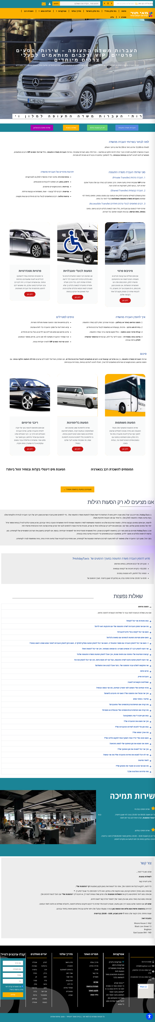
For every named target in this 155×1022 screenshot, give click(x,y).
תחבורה (70, 966)
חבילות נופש (46, 11)
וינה (45, 969)
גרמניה (34, 969)
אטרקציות (62, 11)
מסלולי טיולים (68, 988)
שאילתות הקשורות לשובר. (138, 682)
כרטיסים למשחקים (66, 969)
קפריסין (34, 998)
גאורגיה (34, 966)
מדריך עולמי (76, 11)
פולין (35, 984)
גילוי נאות (94, 994)
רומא (45, 977)
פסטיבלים (69, 991)
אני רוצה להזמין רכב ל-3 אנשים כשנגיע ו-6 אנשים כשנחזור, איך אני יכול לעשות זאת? (115, 648)
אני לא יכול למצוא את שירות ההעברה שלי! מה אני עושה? (126, 754)
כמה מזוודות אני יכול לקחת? (137, 621)
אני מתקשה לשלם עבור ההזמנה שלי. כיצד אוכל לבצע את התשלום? (122, 665)
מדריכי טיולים (93, 966)
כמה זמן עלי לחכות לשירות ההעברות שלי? (132, 727)
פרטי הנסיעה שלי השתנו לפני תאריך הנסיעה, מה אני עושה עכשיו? (122, 687)
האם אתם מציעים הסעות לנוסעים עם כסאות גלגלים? (128, 637)
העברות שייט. (143, 676)
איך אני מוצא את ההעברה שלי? (136, 721)
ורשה (45, 984)
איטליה (34, 1002)
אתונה (45, 998)
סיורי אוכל (69, 977)
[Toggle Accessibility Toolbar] (149, 1016)
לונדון (45, 962)
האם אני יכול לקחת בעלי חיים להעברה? (133, 632)
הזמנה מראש (143, 606)
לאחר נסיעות (143, 760)
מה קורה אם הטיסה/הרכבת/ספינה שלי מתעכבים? (129, 704)
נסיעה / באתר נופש (141, 699)
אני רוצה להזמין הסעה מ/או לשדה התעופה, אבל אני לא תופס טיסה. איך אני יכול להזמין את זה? (111, 660)
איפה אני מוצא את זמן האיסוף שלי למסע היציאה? (129, 743)
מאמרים (95, 977)
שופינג (70, 995)
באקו (45, 988)
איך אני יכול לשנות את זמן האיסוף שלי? (133, 749)
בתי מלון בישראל (92, 11)
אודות (96, 969)
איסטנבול (44, 995)
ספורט (123, 17)
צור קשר (95, 973)
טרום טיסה (144, 671)
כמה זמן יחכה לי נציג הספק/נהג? (136, 715)
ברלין (45, 973)
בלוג (112, 17)
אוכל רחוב (69, 973)
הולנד (35, 973)
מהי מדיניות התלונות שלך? (138, 771)
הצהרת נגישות (92, 986)
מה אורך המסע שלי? (140, 732)
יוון (36, 977)
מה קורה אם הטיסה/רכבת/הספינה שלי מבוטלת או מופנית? (125, 710)
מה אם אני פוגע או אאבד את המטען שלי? (132, 766)
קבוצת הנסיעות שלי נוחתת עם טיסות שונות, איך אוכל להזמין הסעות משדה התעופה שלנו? (113, 654)
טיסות (123, 11)
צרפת (35, 995)
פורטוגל (34, 988)
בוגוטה (44, 1002)
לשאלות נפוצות (145, 876)
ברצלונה (44, 966)
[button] (77, 606)
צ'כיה (35, 991)
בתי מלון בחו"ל (110, 11)
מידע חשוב (69, 962)
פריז (45, 980)
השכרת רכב (28, 11)
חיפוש (56, 3)
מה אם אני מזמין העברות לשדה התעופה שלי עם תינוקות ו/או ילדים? (122, 626)
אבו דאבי (44, 991)
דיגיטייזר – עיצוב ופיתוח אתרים (61, 1016)
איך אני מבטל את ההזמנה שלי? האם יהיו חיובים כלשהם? (126, 693)
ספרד (35, 980)
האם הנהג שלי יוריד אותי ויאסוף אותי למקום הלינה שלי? (126, 738)
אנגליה (34, 962)
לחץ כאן (125, 300)
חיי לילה (70, 984)
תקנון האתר (93, 990)
